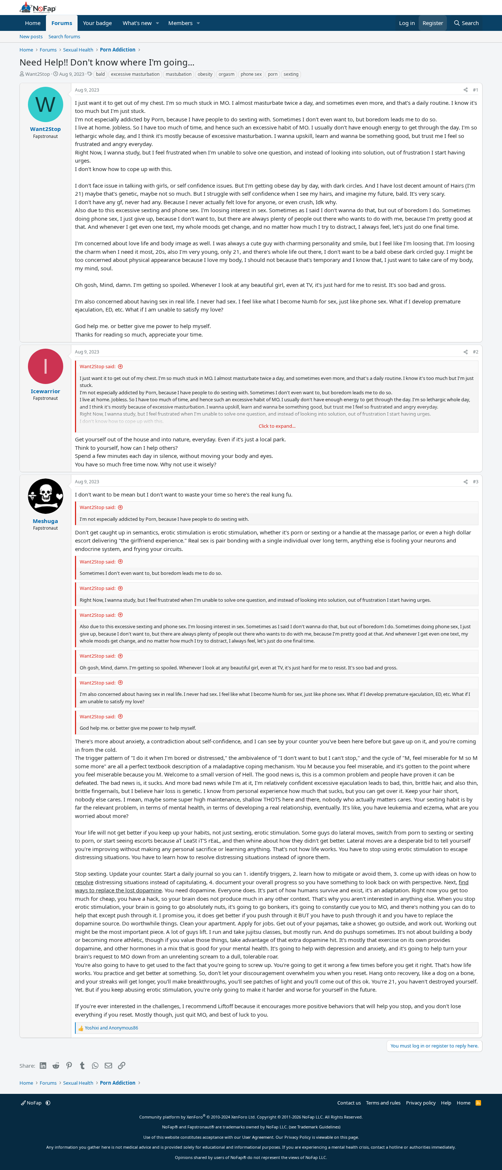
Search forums (64, 36)
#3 (475, 482)
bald (100, 74)
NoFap (34, 1102)
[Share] (465, 90)
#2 (475, 352)
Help (446, 1102)
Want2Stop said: (97, 366)
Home (32, 22)
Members (180, 22)
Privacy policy (421, 1102)
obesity (205, 74)
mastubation (178, 74)
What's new (137, 22)
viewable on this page (337, 1137)
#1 (475, 90)
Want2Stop (37, 74)
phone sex (251, 74)
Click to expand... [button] (277, 426)
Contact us (349, 1102)
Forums (61, 22)
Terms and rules (383, 1102)
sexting (291, 74)
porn (272, 74)
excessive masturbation (135, 74)
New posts (31, 36)
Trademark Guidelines (318, 1127)
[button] (158, 23)
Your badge (97, 22)
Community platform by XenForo (197, 1117)
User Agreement (257, 1137)
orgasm (226, 74)
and (111, 1028)
